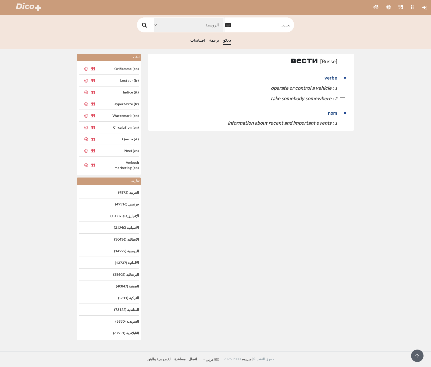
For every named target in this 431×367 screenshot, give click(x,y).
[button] (375, 7)
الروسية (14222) (126, 251)
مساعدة (180, 359)
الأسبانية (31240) (126, 227)
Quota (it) (130, 139)
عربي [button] (209, 359)
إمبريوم (247, 359)
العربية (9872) (128, 192)
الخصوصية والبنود (159, 359)
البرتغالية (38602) (126, 274)
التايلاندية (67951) (126, 333)
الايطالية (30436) (126, 239)
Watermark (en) (125, 115)
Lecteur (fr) (129, 80)
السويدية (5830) (127, 321)
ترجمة (214, 40)
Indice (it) (131, 92)
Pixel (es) (131, 151)
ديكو (227, 40)
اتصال (193, 359)
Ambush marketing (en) (126, 165)
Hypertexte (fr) (126, 104)
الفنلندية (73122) (126, 309)
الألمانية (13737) (127, 263)
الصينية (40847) (127, 286)
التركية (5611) (128, 298)
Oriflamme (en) (126, 69)
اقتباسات (197, 40)
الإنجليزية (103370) (124, 216)
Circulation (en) (126, 127)
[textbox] (259, 24)
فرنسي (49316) (127, 204)
